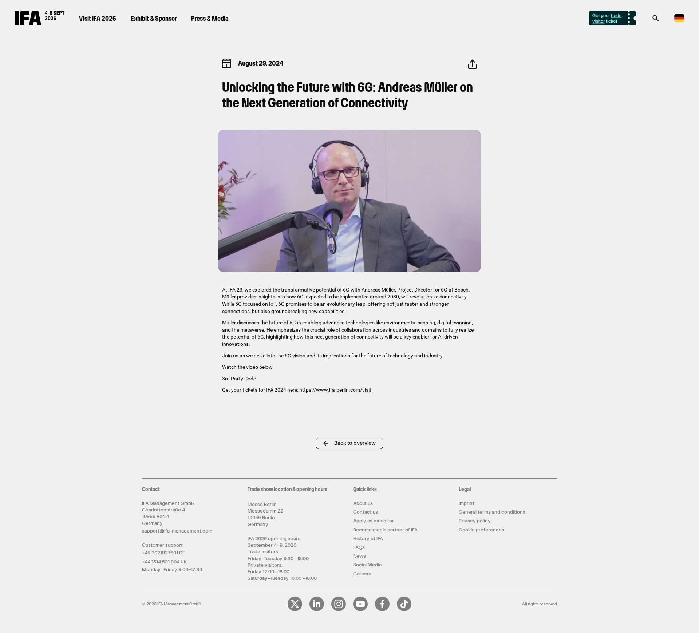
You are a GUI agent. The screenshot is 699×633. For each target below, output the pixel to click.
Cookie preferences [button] (481, 530)
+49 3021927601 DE (163, 552)
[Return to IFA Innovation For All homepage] (39, 24)
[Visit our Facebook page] (382, 609)
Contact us (365, 512)
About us (363, 503)
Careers (362, 574)
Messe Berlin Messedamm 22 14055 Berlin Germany (265, 514)
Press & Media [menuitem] (210, 18)
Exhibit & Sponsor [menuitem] (154, 18)
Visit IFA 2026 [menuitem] (97, 18)
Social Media (367, 564)
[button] (656, 20)
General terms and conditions (492, 512)
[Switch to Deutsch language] (679, 21)
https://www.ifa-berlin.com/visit (335, 390)
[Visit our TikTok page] (404, 609)
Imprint (466, 503)
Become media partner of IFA (385, 530)
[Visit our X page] (295, 609)
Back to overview (355, 443)
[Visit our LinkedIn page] (316, 609)
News (359, 556)
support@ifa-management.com (177, 531)
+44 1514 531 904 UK (164, 562)
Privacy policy (475, 520)
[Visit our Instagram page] (338, 609)
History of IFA (368, 538)
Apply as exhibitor (373, 520)
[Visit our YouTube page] (360, 609)
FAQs (359, 547)
